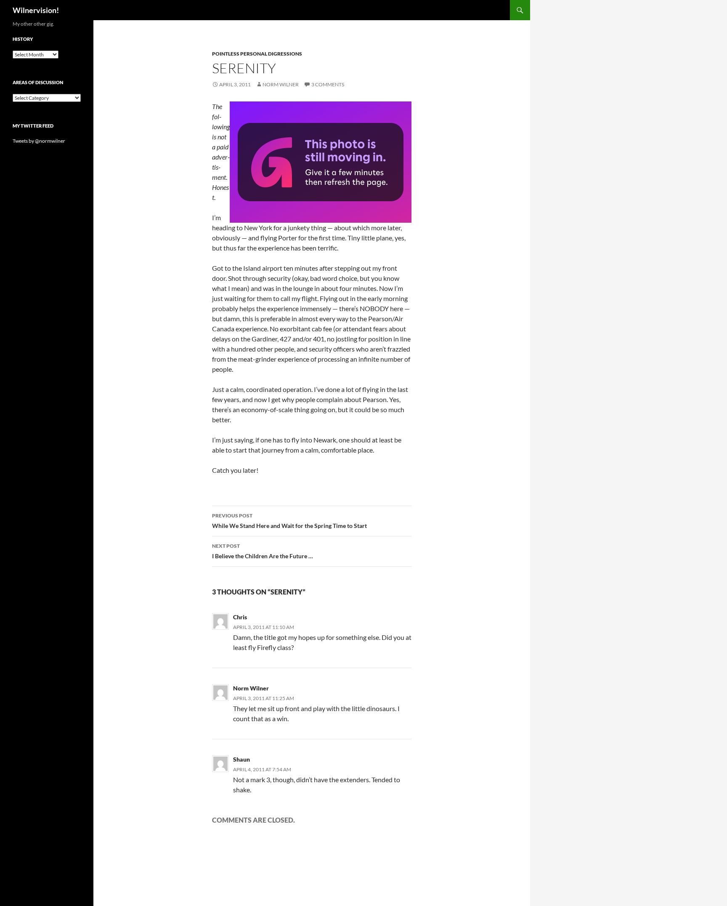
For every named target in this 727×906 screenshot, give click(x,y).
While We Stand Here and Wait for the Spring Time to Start (289, 520)
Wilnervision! (36, 10)
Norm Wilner (281, 84)
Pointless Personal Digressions (257, 54)
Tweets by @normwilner (39, 141)
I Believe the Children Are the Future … (262, 551)
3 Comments (327, 84)
